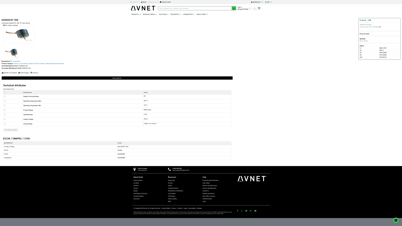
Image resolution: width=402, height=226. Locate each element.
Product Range (28, 110)
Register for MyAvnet (208, 193)
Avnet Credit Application (209, 188)
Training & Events (173, 188)
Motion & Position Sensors (37, 63)
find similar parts (11, 130)
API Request (171, 196)
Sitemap (199, 208)
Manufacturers (149, 14)
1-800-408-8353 (177, 168)
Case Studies (172, 193)
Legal (204, 201)
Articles (170, 185)
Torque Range (27, 124)
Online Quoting (172, 199)
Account (170, 183)
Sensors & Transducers (21, 63)
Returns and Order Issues (210, 185)
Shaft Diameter (28, 114)
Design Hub (171, 180)
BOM (144, 2)
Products (135, 14)
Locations (136, 183)
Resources (175, 14)
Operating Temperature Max (32, 101)
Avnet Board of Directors (140, 193)
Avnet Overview (137, 180)
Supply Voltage (28, 119)
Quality (135, 191)
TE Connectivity (15, 61)
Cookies (179, 208)
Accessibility (191, 208)
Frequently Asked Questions (210, 180)
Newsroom (136, 199)
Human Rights (166, 208)
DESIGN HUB (166, 2)
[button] (256, 2)
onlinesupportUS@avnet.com (181, 170)
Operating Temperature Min (32, 105)
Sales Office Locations (209, 196)
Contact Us (206, 191)
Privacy (174, 208)
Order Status (206, 183)
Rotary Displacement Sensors (55, 63)
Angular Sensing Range (31, 96)
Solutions (163, 14)
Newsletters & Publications (175, 191)
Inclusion (136, 185)
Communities (188, 14)
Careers (135, 188)
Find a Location (142, 168)
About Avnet (201, 14)
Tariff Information (207, 199)
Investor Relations (138, 196)
